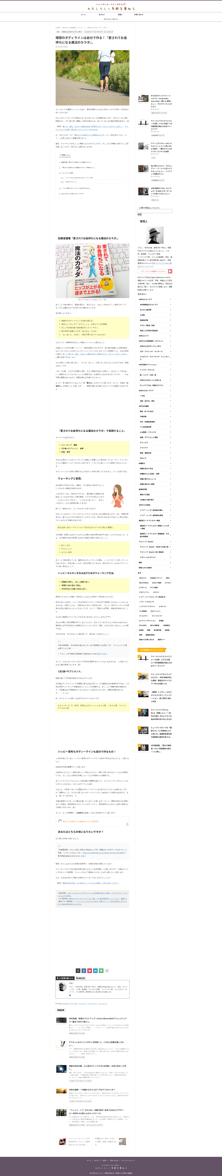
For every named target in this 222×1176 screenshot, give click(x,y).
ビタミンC (162, 606)
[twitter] (78, 970)
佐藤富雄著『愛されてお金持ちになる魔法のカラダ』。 (77, 162)
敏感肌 (141, 630)
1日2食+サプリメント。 (71, 181)
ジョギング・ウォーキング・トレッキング (93, 1003)
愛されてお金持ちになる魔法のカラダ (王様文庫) (81, 821)
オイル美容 (154, 587)
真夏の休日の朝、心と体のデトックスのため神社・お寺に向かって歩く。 (91, 883)
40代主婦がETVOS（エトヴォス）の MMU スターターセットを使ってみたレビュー (161, 191)
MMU (168, 578)
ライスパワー (143, 616)
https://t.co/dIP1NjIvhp (92, 853)
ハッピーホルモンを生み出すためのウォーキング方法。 (79, 177)
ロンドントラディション (147, 620)
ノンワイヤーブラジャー (147, 606)
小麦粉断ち (166, 625)
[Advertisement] (92, 216)
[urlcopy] (107, 970)
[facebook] (84, 970)
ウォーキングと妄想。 (68, 173)
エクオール (143, 587)
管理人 (120, 14)
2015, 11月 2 (81, 856)
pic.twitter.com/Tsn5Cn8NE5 (113, 853)
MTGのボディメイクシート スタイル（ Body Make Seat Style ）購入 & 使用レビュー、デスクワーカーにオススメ (161, 101)
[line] (101, 970)
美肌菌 (167, 630)
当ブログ (102, 14)
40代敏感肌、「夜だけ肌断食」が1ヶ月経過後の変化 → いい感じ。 (161, 748)
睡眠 (148, 630)
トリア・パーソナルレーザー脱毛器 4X (152, 597)
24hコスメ (142, 578)
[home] (70, 995)
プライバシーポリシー (111, 19)
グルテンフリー (144, 592)
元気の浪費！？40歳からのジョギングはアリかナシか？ (92, 1089)
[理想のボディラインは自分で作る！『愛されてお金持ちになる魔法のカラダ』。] (95, 970)
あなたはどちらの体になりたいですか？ (73, 193)
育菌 (140, 635)
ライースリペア (157, 616)
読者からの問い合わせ (146, 639)
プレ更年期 (143, 611)
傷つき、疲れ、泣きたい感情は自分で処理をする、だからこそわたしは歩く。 (93, 126)
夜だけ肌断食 (154, 625)
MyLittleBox (144, 583)
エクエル (168, 583)
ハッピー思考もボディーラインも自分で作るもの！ (76, 188)
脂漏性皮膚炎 (150, 635)
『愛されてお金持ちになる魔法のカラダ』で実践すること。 (79, 167)
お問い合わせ (138, 14)
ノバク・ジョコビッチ (146, 602)
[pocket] (89, 970)
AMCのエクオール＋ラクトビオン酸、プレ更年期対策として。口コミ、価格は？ (98, 899)
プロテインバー (155, 611)
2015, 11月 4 (102, 654)
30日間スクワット (156, 578)
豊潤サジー (161, 639)
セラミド (156, 592)
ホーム (83, 14)
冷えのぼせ (143, 625)
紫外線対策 (157, 630)
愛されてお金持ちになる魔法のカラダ (89, 135)
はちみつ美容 (156, 583)
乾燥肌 (161, 620)
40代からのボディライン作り (68, 1003)
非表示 (68, 155)
